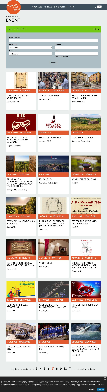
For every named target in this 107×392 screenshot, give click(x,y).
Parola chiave (14, 38)
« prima (15, 369)
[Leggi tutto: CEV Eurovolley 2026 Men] (53, 342)
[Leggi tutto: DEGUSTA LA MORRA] (53, 133)
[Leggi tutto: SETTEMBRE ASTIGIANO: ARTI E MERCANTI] (86, 216)
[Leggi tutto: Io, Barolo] (53, 175)
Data (57, 51)
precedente (26, 369)
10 (65, 369)
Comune (58, 44)
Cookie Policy (77, 385)
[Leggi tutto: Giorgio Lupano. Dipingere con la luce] (53, 300)
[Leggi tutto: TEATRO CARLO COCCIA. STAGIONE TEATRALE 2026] (21, 258)
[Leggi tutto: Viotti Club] (53, 258)
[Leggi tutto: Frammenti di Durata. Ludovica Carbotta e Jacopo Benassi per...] (53, 216)
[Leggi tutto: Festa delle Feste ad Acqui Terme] (86, 91)
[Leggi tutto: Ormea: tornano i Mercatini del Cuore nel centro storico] (86, 258)
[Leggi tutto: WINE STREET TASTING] (86, 175)
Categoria (13, 44)
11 (70, 369)
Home (8, 16)
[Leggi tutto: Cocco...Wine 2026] (53, 91)
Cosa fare (37, 7)
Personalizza (92, 389)
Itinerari (48, 7)
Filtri (97, 29)
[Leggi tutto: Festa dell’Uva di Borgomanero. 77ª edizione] (21, 133)
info (72, 7)
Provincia (13, 51)
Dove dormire (61, 7)
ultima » (92, 369)
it (99, 7)
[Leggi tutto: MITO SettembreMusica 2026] (86, 300)
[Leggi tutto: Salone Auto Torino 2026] (21, 342)
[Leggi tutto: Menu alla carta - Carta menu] (21, 91)
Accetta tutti (100, 389)
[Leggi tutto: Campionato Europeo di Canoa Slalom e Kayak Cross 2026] (86, 342)
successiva (81, 369)
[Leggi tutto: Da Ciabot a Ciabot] (86, 133)
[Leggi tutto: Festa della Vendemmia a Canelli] (21, 216)
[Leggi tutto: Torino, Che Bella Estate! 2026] (21, 300)
